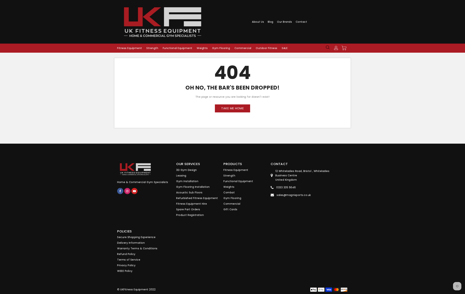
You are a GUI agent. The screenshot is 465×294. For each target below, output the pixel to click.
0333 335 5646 (286, 187)
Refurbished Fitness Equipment (197, 198)
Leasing (181, 175)
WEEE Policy (125, 271)
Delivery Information (131, 243)
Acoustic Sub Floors (189, 192)
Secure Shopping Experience (136, 237)
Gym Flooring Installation (193, 187)
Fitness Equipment (235, 170)
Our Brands (284, 22)
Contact (301, 22)
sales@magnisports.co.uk (294, 195)
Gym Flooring (232, 198)
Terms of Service (128, 259)
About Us (258, 22)
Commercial (231, 204)
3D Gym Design (186, 170)
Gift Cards (230, 209)
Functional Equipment (238, 181)
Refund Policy (126, 254)
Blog (270, 22)
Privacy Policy (126, 265)
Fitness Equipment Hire (191, 204)
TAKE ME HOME (232, 108)
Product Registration (190, 215)
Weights (228, 187)
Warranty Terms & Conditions (137, 248)
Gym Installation (187, 181)
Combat (229, 192)
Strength (229, 175)
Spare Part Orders (188, 209)
